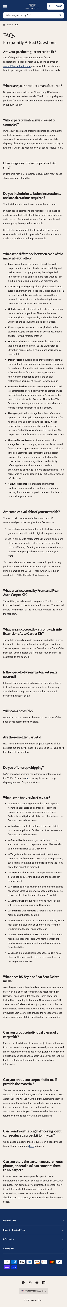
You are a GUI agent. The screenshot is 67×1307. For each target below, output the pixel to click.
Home (8, 24)
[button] (5, 6)
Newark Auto (36, 1300)
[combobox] (33, 15)
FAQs (16, 24)
